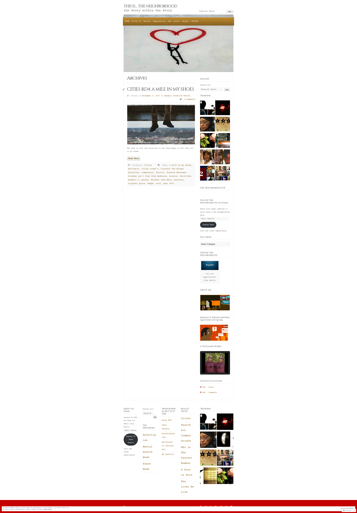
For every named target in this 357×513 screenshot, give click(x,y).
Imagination (159, 21)
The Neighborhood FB (212, 187)
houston (173, 176)
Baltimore (133, 169)
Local (177, 21)
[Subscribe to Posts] (200, 387)
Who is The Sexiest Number (186, 455)
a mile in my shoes (180, 165)
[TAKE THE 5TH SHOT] (222, 125)
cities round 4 (149, 169)
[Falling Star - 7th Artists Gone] (222, 108)
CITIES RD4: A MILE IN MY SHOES (160, 89)
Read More (133, 158)
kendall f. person (138, 180)
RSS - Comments (209, 392)
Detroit (160, 172)
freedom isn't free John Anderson (147, 176)
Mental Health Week (147, 452)
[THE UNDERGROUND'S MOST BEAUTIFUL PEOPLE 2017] (222, 174)
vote (158, 183)
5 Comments (189, 99)
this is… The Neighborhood (150, 6)
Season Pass (208, 225)
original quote (136, 183)
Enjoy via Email (129, 410)
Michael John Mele (161, 180)
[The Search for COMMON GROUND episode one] (207, 174)
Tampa (150, 183)
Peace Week (147, 466)
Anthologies (149, 438)
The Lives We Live (187, 487)
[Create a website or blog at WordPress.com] (124, 506)
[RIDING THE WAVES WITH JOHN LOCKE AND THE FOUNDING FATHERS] (208, 476)
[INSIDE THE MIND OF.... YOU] (207, 108)
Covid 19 (136, 21)
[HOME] (225, 440)
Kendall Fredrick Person (177, 96)
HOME (127, 21)
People (185, 21)
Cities (148, 165)
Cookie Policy (48, 509)
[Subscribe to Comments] (200, 392)
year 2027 (168, 183)
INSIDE (194, 21)
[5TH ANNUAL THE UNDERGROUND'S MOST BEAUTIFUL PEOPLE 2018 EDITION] (222, 141)
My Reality (168, 454)
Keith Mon (185, 176)
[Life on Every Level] (207, 141)
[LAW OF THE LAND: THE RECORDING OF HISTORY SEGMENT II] (222, 157)
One (169, 21)
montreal (179, 180)
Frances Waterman (176, 172)
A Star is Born (186, 472)
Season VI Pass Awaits (130, 439)
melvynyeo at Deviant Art (168, 446)
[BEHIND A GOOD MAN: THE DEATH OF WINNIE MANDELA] (207, 125)
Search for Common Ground (186, 433)
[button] (210, 367)
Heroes (146, 21)
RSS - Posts (208, 387)
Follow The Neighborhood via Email (214, 201)
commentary (147, 172)
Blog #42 (167, 420)
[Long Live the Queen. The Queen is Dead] (207, 157)
